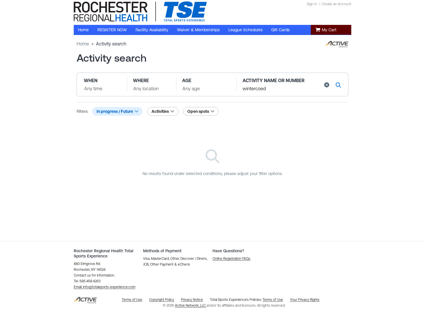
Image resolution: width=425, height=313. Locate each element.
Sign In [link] (312, 4)
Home (83, 43)
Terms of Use (273, 300)
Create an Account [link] (336, 4)
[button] (327, 85)
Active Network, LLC (190, 305)
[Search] (338, 85)
